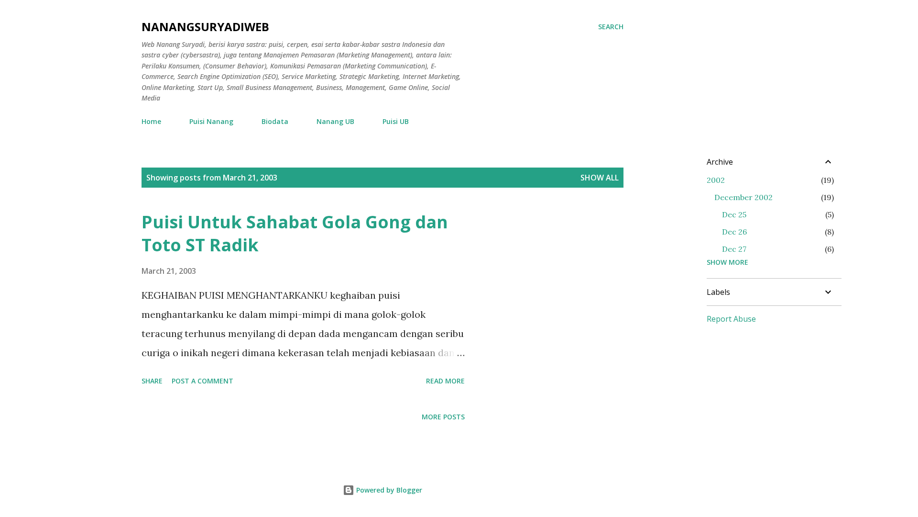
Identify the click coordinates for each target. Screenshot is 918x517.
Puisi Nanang (211, 121)
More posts (443, 416)
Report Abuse (731, 319)
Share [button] (152, 380)
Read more (445, 380)
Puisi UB (395, 121)
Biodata (275, 121)
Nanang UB (335, 121)
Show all (599, 177)
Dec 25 (734, 214)
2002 (716, 180)
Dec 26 (734, 231)
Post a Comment (202, 380)
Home (151, 121)
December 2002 (743, 197)
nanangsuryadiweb (205, 26)
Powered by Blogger (388, 490)
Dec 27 (734, 249)
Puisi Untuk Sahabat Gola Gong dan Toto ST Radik (295, 233)
